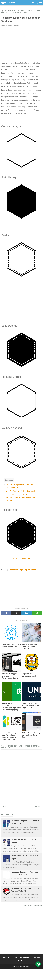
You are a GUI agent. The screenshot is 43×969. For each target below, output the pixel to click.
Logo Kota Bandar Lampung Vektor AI (29, 675)
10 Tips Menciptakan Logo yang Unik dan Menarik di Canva (31, 735)
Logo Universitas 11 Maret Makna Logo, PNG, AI (11, 645)
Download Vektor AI (21, 558)
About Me (6, 957)
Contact (15, 957)
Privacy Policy (25, 957)
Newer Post (6, 806)
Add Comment (17, 25)
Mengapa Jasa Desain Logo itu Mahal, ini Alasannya (30, 646)
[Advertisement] (21, 43)
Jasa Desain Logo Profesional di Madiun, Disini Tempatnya (21, 486)
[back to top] (38, 964)
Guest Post (21, 961)
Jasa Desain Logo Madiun (33, 905)
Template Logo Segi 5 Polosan (23, 570)
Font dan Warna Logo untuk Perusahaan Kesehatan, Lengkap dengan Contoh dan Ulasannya (20, 497)
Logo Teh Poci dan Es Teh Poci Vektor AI (20, 491)
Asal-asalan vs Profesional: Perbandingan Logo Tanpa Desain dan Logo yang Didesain (11, 707)
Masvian (27, 966)
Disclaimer (36, 957)
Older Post (37, 806)
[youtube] (33, 2)
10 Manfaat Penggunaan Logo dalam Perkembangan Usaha (10, 676)
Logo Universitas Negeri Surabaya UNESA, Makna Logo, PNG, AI (31, 705)
